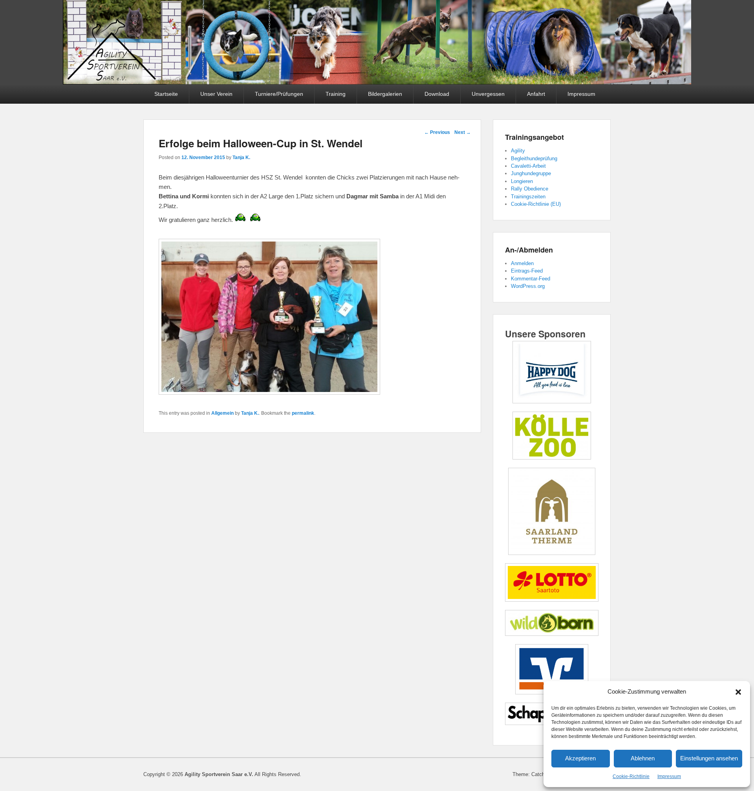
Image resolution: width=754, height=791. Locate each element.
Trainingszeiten (528, 197)
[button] (738, 692)
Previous (437, 132)
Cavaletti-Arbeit (528, 166)
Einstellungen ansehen (709, 758)
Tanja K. (241, 157)
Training (336, 94)
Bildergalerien (385, 94)
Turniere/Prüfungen (279, 94)
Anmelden (522, 263)
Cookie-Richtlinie (631, 776)
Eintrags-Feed (527, 271)
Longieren (522, 181)
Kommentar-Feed (530, 279)
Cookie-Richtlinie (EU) (536, 204)
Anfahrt (536, 94)
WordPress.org (528, 286)
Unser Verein (216, 94)
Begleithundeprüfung (534, 158)
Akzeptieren (580, 758)
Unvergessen (488, 94)
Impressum (669, 776)
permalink (303, 413)
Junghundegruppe (531, 173)
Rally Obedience (529, 189)
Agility (518, 151)
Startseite (166, 94)
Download (437, 94)
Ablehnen (643, 758)
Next (462, 132)
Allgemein (222, 413)
